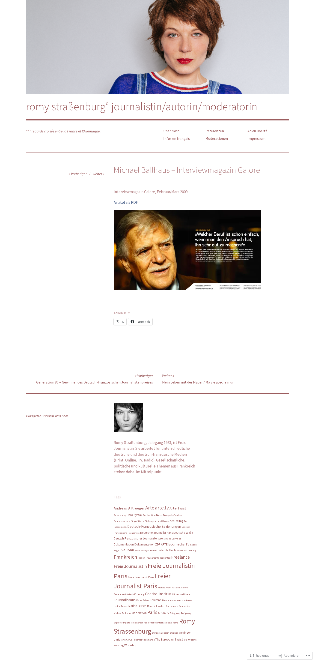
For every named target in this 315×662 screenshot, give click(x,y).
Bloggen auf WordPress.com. (47, 415)
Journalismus (125, 599)
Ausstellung (120, 515)
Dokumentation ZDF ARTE (151, 544)
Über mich (171, 131)
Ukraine (192, 639)
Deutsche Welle (183, 533)
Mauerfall (152, 606)
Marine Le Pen (137, 606)
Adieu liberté (257, 131)
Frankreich (125, 557)
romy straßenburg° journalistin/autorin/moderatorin (141, 106)
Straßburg (175, 632)
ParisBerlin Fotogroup (169, 613)
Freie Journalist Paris (141, 577)
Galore (184, 587)
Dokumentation (124, 544)
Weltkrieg (119, 645)
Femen (153, 550)
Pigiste (126, 622)
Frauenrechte (152, 557)
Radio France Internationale (158, 622)
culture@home (161, 521)
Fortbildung (190, 550)
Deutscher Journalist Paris (156, 533)
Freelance (180, 557)
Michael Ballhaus (122, 613)
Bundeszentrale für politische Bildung (133, 521)
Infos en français (176, 138)
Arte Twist (177, 508)
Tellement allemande (144, 639)
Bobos (159, 515)
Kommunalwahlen (171, 600)
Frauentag (165, 557)
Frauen (141, 557)
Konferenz (187, 600)
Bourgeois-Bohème (172, 515)
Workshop (130, 645)
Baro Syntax (134, 515)
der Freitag (176, 521)
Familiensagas (142, 550)
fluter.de (163, 550)
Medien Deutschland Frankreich (174, 606)
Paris (152, 612)
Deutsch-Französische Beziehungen (154, 526)
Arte (149, 507)
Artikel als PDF (126, 202)
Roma (175, 622)
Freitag (161, 587)
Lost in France (121, 606)
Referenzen (214, 131)
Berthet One (149, 515)
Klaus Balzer (142, 600)
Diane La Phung (173, 538)
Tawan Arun (127, 639)
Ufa (185, 639)
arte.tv (162, 508)
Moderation (139, 613)
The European (164, 639)
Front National (173, 587)
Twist (178, 639)
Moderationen (216, 138)
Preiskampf (137, 622)
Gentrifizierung (136, 594)
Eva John (126, 549)
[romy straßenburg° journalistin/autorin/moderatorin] (157, 47)
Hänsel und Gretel (181, 594)
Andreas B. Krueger (129, 508)
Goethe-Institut (158, 593)
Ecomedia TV (179, 544)
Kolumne (155, 600)
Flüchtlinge (176, 550)
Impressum (256, 138)
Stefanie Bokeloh (160, 632)
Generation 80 (121, 594)
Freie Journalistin (130, 566)
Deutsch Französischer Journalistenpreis (139, 538)
